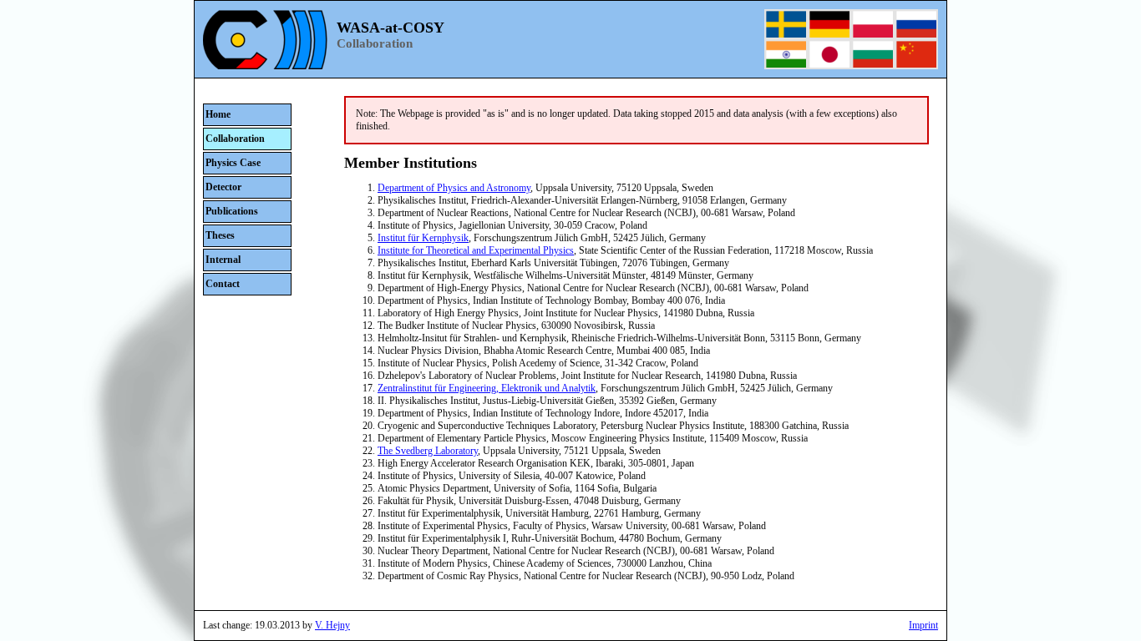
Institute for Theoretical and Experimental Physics (476, 250)
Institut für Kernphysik (423, 238)
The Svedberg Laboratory (428, 451)
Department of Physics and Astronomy (454, 188)
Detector (223, 187)
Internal (223, 259)
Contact (222, 284)
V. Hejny (332, 625)
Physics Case (233, 163)
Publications (231, 211)
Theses (220, 235)
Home (218, 114)
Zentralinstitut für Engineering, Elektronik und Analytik (487, 388)
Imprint (923, 625)
